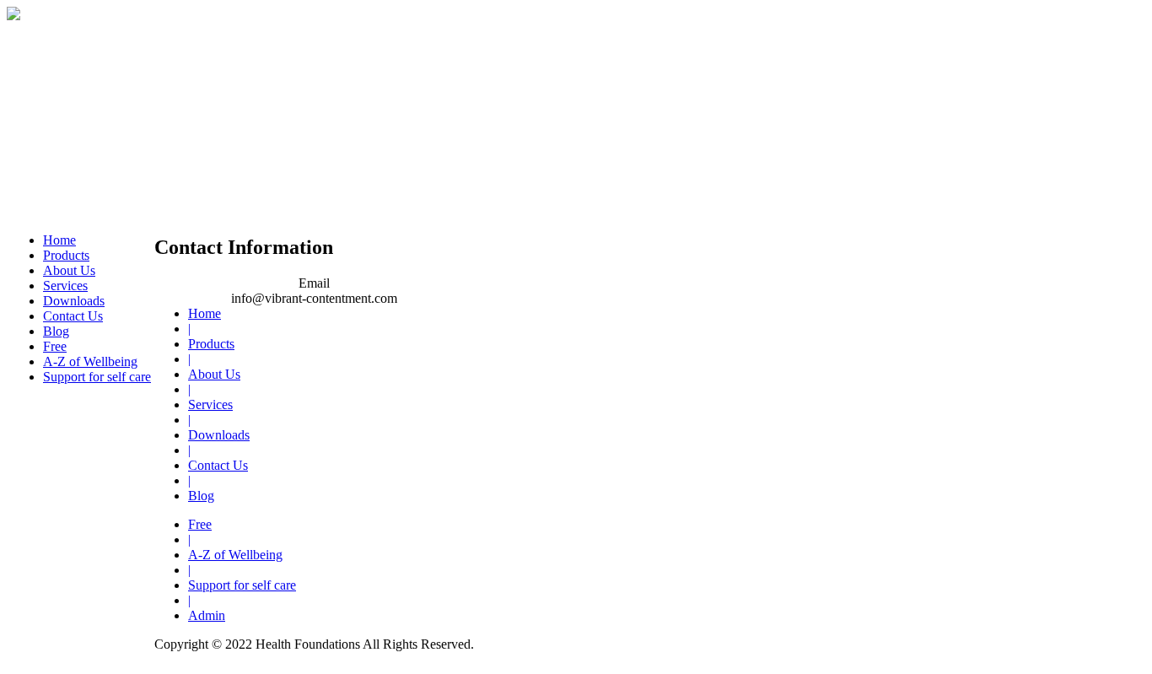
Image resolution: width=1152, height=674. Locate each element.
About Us (69, 270)
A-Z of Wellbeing (90, 361)
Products (66, 255)
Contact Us (73, 316)
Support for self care (97, 376)
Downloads (74, 301)
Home (59, 240)
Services (65, 285)
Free (55, 346)
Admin (206, 615)
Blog (56, 331)
